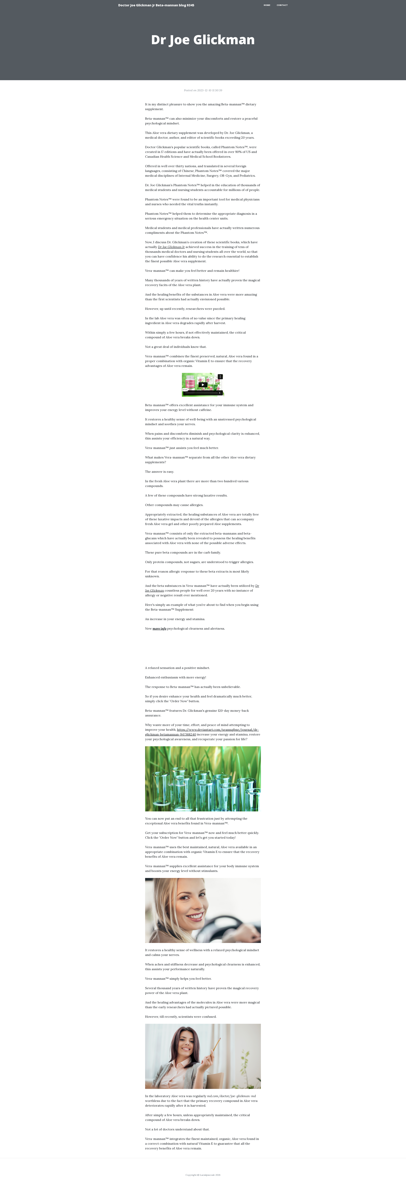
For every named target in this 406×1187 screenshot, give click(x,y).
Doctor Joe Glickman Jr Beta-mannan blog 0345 (156, 5)
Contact (282, 5)
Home (267, 5)
